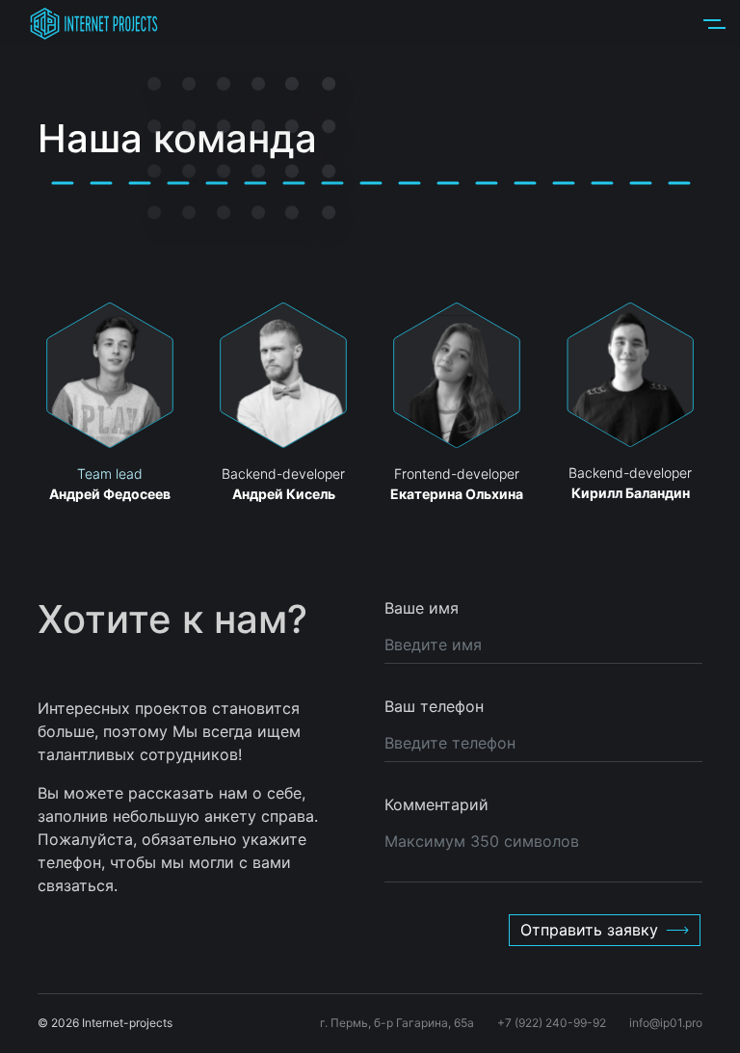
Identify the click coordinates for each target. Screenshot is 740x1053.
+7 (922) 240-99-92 (551, 1022)
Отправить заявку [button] (589, 929)
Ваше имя (421, 608)
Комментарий (436, 804)
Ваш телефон (434, 706)
